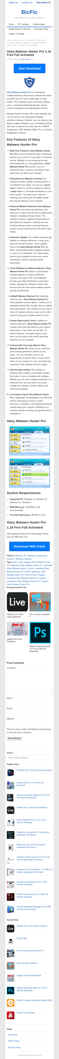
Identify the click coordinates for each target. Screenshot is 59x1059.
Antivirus (17, 40)
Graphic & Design (16, 34)
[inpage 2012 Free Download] (17, 630)
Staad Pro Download (25, 1013)
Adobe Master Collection (19, 29)
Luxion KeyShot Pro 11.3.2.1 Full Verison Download (31, 821)
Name (10, 698)
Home (11, 24)
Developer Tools (41, 29)
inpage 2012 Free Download (29, 975)
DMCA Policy (14, 1041)
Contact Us (26, 3)
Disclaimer (13, 1035)
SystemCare (40, 40)
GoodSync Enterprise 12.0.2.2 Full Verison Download (32, 883)
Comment (12, 668)
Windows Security (23, 43)
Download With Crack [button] (29, 546)
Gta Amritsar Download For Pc (30, 951)
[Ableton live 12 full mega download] (17, 602)
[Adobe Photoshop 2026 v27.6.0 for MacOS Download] (40, 633)
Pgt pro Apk (22, 938)
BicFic (25, 1055)
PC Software (23, 24)
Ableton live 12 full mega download (32, 807)
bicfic (14, 562)
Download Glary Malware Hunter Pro (27, 565)
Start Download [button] (29, 68)
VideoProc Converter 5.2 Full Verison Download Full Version (33, 833)
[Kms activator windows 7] (40, 602)
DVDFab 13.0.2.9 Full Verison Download (34, 770)
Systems (10, 43)
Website (10, 719)
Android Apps (39, 24)
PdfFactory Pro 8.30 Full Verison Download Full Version (31, 846)
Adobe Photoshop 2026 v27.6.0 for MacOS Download (32, 989)
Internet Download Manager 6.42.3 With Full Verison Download (34, 908)
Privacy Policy (14, 1047)
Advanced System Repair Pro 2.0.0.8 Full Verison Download (33, 796)
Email (10, 708)
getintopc (36, 571)
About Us (13, 3)
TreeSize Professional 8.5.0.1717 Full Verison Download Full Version (33, 858)
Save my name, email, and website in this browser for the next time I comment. (29, 731)
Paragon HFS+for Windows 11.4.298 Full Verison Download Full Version (34, 870)
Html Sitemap (42, 3)
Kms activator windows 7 (28, 963)
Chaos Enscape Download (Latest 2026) (34, 1000)
